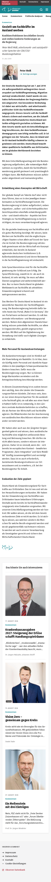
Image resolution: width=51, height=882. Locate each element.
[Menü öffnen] (47, 9)
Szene (5, 16)
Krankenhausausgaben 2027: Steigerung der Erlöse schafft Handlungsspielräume (24, 578)
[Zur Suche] (41, 9)
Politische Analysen (33, 16)
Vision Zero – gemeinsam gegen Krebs (23, 664)
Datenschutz (33, 2)
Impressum (45, 2)
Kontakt (23, 2)
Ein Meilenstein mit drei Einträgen (21, 751)
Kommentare (16, 16)
